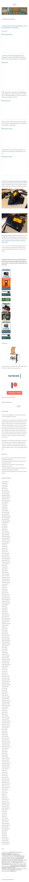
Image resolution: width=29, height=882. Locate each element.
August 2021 (4, 584)
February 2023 (5, 553)
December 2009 (5, 823)
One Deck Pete (16, 860)
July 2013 (3, 749)
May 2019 (4, 630)
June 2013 (4, 751)
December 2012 (5, 761)
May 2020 (4, 609)
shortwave (5, 864)
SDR (21, 862)
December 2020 (5, 597)
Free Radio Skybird (6, 857)
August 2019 (4, 625)
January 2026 (4, 493)
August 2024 (4, 522)
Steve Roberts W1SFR (9, 249)
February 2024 (5, 532)
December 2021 (5, 577)
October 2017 (4, 662)
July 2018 (3, 647)
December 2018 (5, 638)
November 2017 (5, 661)
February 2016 (5, 697)
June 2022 (4, 567)
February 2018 (5, 655)
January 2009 (4, 840)
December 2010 (5, 802)
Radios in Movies (18, 861)
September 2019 (5, 623)
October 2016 (4, 683)
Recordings (16, 862)
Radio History (11, 861)
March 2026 (4, 490)
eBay (12, 856)
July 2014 (3, 729)
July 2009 (3, 832)
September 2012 (5, 767)
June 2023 (4, 546)
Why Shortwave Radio (6, 871)
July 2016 (3, 688)
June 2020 (4, 608)
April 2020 (4, 611)
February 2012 (5, 779)
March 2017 (4, 674)
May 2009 (4, 833)
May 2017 (4, 671)
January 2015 (4, 719)
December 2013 (5, 741)
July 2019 (3, 626)
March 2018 (4, 654)
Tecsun (25, 868)
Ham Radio (20, 857)
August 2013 (4, 748)
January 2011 (4, 801)
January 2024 (4, 534)
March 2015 (4, 715)
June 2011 (4, 792)
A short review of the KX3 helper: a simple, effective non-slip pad (14, 27)
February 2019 (5, 635)
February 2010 (5, 820)
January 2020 (4, 616)
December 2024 (5, 515)
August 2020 (4, 604)
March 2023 (4, 551)
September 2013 (5, 746)
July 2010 (3, 811)
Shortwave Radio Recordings (8, 867)
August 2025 (4, 502)
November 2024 (5, 517)
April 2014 (4, 734)
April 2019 (4, 632)
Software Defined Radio (9, 868)
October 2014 (4, 724)
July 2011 (3, 791)
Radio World (10, 862)
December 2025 (5, 495)
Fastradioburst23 (19, 856)
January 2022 (4, 575)
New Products (15, 245)
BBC (11, 852)
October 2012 (4, 765)
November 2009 (5, 825)
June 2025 (4, 505)
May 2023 (4, 548)
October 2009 (4, 826)
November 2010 (5, 804)
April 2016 (4, 693)
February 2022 (5, 573)
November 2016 (5, 681)
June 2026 (4, 485)
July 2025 (3, 503)
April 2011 (4, 796)
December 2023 (5, 536)
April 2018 (4, 652)
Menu (14, 4)
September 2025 (5, 500)
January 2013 (4, 760)
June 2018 (4, 649)
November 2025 (5, 497)
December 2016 (5, 679)
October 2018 (4, 642)
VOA (12, 869)
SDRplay (24, 862)
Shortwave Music (6, 866)
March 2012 (4, 777)
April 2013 (4, 755)
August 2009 (4, 830)
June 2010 (4, 813)
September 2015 (5, 705)
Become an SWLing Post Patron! (8, 397)
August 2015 (4, 707)
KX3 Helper (7, 247)
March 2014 (4, 736)
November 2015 (5, 702)
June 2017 (4, 669)
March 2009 (4, 837)
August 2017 (4, 666)
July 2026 (3, 483)
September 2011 (5, 787)
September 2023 (5, 541)
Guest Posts (13, 857)
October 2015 (4, 703)
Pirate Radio (23, 860)
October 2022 (4, 560)
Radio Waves (5, 862)
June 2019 (4, 628)
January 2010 (4, 821)
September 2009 (5, 828)
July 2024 (3, 524)
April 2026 (4, 488)
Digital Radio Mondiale (16, 854)
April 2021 (4, 591)
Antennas (7, 852)
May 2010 (4, 814)
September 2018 (5, 644)
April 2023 (4, 550)
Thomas (3, 250)
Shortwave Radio (18, 865)
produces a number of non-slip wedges (17, 181)
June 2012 (4, 772)
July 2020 (3, 606)
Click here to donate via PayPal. (13, 368)
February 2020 (5, 614)
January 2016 (4, 698)
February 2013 (5, 758)
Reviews (22, 245)
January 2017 (4, 678)
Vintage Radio (8, 869)
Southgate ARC (19, 868)
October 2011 (4, 785)
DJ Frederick (5, 856)
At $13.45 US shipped (7, 235)
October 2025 (4, 498)
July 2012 (3, 770)
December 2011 (5, 782)
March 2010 (4, 818)
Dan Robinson (15, 853)
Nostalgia (10, 860)
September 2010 (5, 808)
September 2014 (5, 726)
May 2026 (4, 486)
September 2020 (5, 603)
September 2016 (5, 685)
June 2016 (4, 690)
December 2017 (5, 659)
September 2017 (5, 664)
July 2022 (3, 565)
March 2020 (4, 613)
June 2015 (4, 710)
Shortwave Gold (22, 864)
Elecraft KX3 (22, 92)
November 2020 (5, 599)
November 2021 (5, 579)
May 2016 (4, 691)
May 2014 (4, 732)
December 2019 (5, 618)
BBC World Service (17, 852)
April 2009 (4, 835)
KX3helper (20, 247)
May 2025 (4, 507)
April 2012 (4, 775)
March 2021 (4, 592)
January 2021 (4, 596)
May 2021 (4, 589)
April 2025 (4, 509)
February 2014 (5, 738)
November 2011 (5, 784)
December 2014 (5, 720)
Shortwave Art (13, 864)
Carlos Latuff (6, 853)
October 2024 (4, 519)
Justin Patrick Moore (17, 859)
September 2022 (5, 562)
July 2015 (3, 708)
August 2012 (4, 768)
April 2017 (4, 673)
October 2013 (4, 744)
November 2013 (5, 743)
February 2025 (5, 512)
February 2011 (5, 799)
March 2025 (4, 510)
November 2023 (5, 538)
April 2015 (4, 714)
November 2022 (5, 558)
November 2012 (5, 763)
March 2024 (4, 531)
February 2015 (5, 717)
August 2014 (4, 727)
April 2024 (4, 529)
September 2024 (5, 520)
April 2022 (4, 570)
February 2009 (5, 838)
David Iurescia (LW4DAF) (6, 854)
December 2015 (5, 700)
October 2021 (4, 580)
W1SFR (16, 249)
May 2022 (4, 568)
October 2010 (4, 806)
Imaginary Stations (7, 859)
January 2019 (4, 637)
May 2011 (4, 794)
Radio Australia (5, 861)
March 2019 (4, 633)
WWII (15, 871)
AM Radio (4, 852)
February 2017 (5, 676)
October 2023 (4, 539)
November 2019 (5, 620)
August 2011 (4, 789)
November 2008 (5, 843)
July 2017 (3, 667)
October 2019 (4, 621)
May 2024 (4, 527)
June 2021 (4, 587)
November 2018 (5, 640)
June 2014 (4, 731)
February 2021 (5, 594)
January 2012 (4, 780)
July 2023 (3, 544)
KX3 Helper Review (14, 247)
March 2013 (4, 756)
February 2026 (5, 491)
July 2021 (3, 585)
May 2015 (4, 712)
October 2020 (4, 601)
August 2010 (4, 809)
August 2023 (4, 543)
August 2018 (4, 645)
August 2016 (4, 686)
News (19, 245)
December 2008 (5, 842)
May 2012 (4, 773)
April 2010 (4, 816)
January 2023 (4, 555)
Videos (3, 869)
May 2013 (4, 753)
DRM (10, 856)
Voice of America (17, 869)
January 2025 (4, 514)
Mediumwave (5, 860)
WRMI (12, 871)
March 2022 (4, 572)
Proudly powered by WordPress (8, 879)
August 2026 (4, 481)
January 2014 (4, 739)
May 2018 (4, 650)
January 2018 (4, 657)
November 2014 (5, 722)
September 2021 (5, 582)
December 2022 (5, 556)
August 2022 (4, 563)
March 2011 (4, 797)
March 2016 (4, 695)
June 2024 (4, 526)
